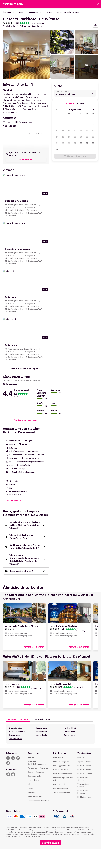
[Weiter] (93, 109)
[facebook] (8, 758)
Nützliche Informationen (62, 774)
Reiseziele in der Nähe (18, 719)
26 (69, 143)
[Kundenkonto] (98, 4)
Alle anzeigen (9, 126)
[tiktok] (8, 763)
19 (69, 137)
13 (75, 131)
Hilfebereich (58, 757)
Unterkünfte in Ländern (83, 785)
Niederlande (33, 12)
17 (57, 137)
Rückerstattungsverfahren (63, 762)
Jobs (29, 784)
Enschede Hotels (15, 728)
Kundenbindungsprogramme (38, 800)
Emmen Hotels (69, 735)
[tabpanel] (50, 734)
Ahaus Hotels (41, 735)
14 (81, 131)
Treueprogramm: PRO (61, 792)
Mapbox (33, 134)
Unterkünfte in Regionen (83, 792)
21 (81, 137)
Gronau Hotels (14, 735)
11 (63, 131)
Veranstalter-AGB (34, 780)
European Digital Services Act (63, 779)
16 (93, 131)
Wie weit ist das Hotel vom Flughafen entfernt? (22, 536)
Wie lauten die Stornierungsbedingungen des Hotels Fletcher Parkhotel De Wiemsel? (24, 559)
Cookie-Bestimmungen (36, 772)
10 (57, 131)
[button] (26, 54)
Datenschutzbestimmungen (38, 768)
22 (87, 137)
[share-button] (95, 25)
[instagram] (13, 758)
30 (93, 143)
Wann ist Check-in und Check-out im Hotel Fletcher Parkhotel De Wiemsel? (25, 525)
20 (75, 137)
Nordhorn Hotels (70, 728)
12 (69, 131)
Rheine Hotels (41, 731)
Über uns (31, 757)
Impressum (32, 792)
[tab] (18, 719)
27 (75, 143)
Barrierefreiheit (59, 784)
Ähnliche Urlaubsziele (41, 719)
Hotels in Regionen (84, 774)
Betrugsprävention (60, 788)
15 (87, 131)
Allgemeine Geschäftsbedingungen (37, 762)
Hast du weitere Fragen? (21, 571)
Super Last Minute (84, 762)
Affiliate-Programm (35, 796)
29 (87, 143)
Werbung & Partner (60, 770)
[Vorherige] (57, 109)
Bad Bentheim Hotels (17, 731)
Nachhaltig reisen (84, 797)
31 (57, 149)
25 (63, 143)
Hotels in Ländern (84, 770)
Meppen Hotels (70, 731)
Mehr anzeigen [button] (12, 500)
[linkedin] (18, 758)
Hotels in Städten (84, 766)
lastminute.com (9, 12)
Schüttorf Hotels (15, 739)
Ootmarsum (47, 12)
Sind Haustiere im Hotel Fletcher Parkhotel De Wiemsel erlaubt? (25, 546)
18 (63, 137)
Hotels (21, 12)
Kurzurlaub (81, 757)
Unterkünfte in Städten (83, 779)
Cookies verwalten (35, 776)
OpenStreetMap (43, 134)
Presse (30, 788)
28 (81, 143)
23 (93, 137)
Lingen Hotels (41, 728)
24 (57, 143)
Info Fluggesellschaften (62, 766)
